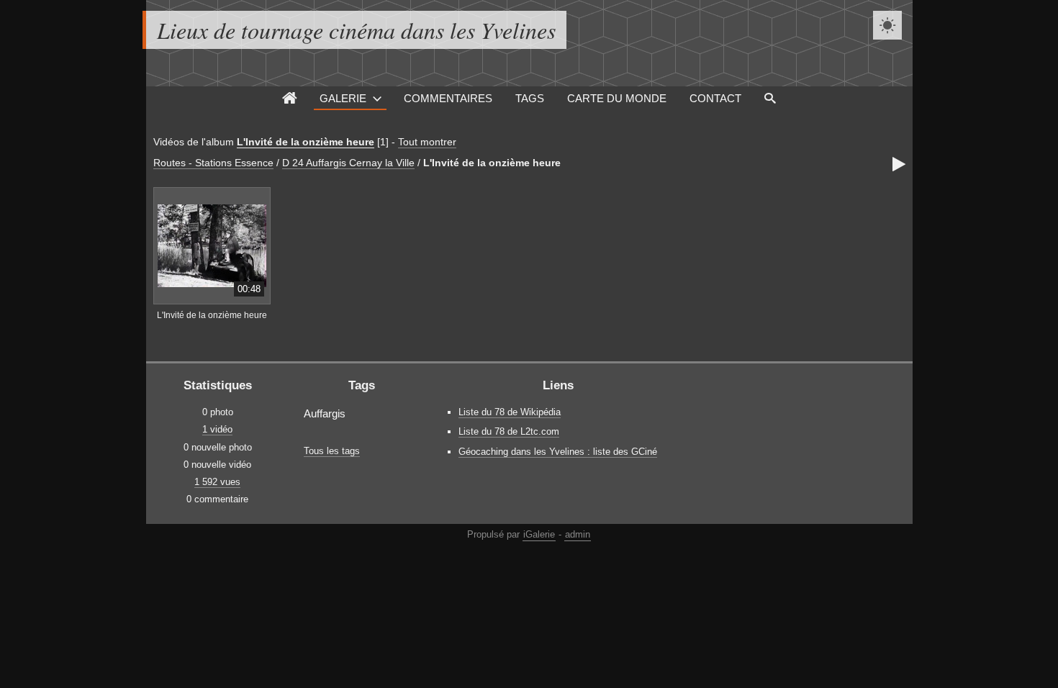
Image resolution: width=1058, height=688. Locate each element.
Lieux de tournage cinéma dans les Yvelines (356, 29)
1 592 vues (217, 481)
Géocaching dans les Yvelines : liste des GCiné (557, 451)
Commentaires (448, 98)
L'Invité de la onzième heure (305, 142)
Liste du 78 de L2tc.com (508, 431)
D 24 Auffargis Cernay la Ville (348, 162)
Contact (715, 98)
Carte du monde (616, 98)
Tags (529, 98)
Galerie (343, 98)
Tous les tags (332, 450)
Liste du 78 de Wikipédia (509, 412)
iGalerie (539, 534)
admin (577, 534)
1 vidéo (217, 429)
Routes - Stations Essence (213, 162)
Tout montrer (427, 142)
